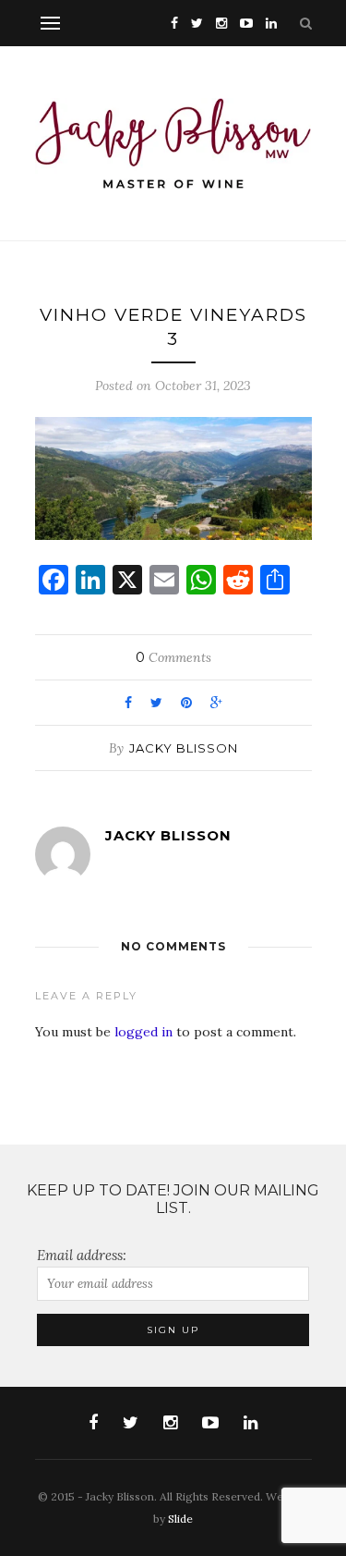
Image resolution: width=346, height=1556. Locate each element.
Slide (180, 1518)
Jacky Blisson (183, 748)
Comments (173, 657)
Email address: (81, 1255)
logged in (143, 1031)
